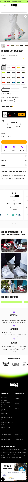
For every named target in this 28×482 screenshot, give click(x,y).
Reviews (3, 437)
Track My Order (18, 401)
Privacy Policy (18, 434)
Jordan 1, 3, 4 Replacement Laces (5, 410)
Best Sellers (4, 400)
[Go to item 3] (13, 46)
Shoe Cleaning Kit (12, 113)
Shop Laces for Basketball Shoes (11, 302)
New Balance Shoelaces (6, 417)
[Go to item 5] (22, 46)
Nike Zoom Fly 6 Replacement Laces (15, 473)
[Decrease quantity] (3, 136)
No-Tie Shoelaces (5, 424)
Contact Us (17, 408)
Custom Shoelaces (5, 439)
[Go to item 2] (8, 46)
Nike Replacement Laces (6, 406)
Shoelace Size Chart (5, 427)
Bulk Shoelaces (4, 442)
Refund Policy (18, 437)
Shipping (17, 398)
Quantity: (3, 133)
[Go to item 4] (17, 46)
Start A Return (18, 406)
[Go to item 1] (3, 46)
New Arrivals (4, 397)
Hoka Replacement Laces (6, 419)
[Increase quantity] (8, 136)
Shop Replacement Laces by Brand (6, 403)
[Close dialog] (26, 463)
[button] (13, 223)
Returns (17, 403)
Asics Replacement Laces (7, 422)
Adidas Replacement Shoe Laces (5, 414)
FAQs (16, 396)
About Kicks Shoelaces (6, 434)
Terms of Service (19, 439)
